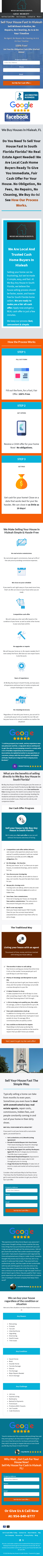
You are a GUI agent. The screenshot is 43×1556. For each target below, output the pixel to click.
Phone (21, 67)
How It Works (32, 1533)
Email (21, 74)
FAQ (39, 1533)
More (38, 17)
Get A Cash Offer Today (9, 1533)
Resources (19, 1535)
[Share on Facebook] (4, 1527)
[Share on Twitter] (8, 1527)
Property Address (21, 60)
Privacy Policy (28, 1535)
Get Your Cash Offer (8, 17)
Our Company (21, 17)
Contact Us (31, 17)
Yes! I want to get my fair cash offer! (21, 1041)
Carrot (38, 1553)
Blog (36, 1535)
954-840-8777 (24, 14)
